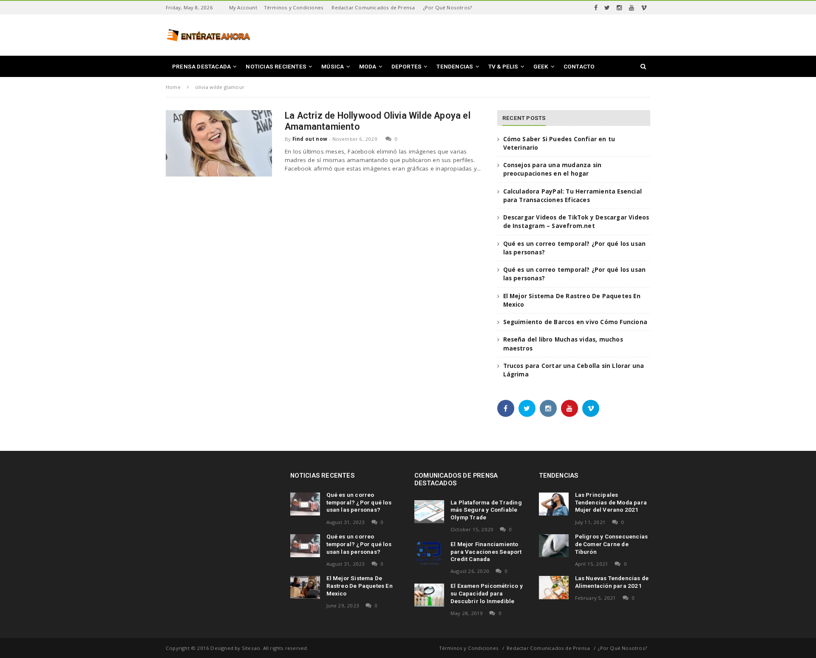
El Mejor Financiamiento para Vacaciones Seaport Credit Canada (486, 552)
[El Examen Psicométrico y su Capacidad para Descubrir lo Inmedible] (429, 595)
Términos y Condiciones (293, 7)
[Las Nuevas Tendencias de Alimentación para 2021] (554, 587)
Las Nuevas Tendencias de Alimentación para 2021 (612, 582)
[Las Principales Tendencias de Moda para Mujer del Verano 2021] (554, 504)
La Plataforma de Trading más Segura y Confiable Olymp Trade (486, 510)
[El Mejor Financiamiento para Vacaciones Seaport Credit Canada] (429, 553)
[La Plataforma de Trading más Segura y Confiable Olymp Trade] (429, 511)
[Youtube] (632, 7)
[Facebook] (596, 7)
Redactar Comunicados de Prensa (373, 7)
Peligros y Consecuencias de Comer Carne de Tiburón (611, 544)
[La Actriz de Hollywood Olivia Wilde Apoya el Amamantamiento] (219, 143)
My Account (243, 7)
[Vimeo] (644, 7)
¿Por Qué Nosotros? (447, 7)
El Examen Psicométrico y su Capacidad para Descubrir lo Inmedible (486, 593)
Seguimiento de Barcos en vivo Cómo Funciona (575, 322)
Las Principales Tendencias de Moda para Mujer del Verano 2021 (611, 502)
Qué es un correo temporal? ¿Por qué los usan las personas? (358, 502)
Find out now (309, 139)
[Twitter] (607, 7)
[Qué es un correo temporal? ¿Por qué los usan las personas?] (305, 504)
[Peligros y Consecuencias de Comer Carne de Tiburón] (554, 545)
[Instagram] (619, 7)
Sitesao (251, 648)
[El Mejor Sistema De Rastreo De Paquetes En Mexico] (305, 587)
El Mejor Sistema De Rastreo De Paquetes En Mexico (359, 586)
